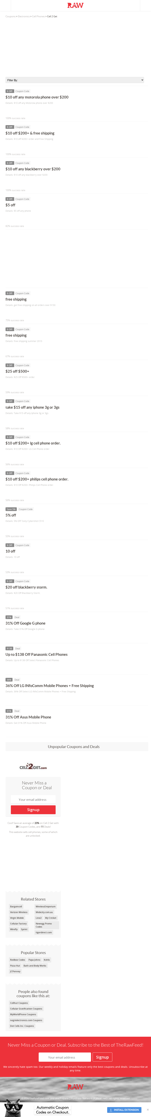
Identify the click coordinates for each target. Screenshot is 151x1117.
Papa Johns (34, 959)
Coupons (10, 16)
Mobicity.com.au (44, 912)
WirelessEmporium (45, 906)
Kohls (47, 959)
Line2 (39, 917)
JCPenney (15, 971)
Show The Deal (18, 636)
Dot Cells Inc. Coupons (22, 1026)
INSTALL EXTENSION (126, 1109)
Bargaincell (16, 906)
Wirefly (13, 929)
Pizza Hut (15, 965)
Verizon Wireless (18, 912)
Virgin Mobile (17, 917)
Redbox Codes (17, 959)
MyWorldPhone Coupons (23, 1014)
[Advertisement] (77, 47)
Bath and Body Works (35, 965)
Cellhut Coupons (19, 1003)
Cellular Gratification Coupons (26, 1008)
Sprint (24, 929)
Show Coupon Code (22, 110)
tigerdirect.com (44, 932)
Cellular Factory (18, 923)
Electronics (24, 16)
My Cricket (50, 917)
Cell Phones (38, 16)
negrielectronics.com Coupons (26, 1020)
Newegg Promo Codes (44, 925)
